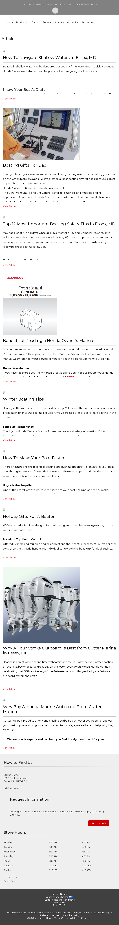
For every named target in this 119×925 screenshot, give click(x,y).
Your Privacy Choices (57, 897)
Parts (35, 22)
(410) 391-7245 (82, 4)
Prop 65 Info (59, 905)
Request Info (99, 823)
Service (47, 22)
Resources (87, 22)
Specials (59, 22)
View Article (9, 98)
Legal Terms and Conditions (59, 899)
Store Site (94, 4)
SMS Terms (59, 902)
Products (21, 22)
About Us (72, 22)
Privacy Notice (59, 894)
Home (9, 22)
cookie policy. (72, 915)
